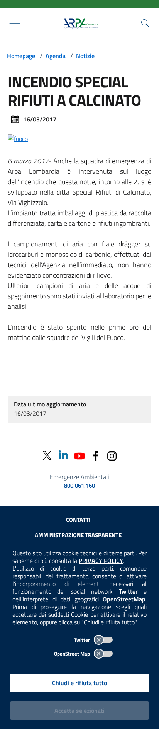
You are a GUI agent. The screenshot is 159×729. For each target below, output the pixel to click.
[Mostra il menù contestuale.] (14, 23)
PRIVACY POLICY (101, 560)
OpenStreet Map (72, 653)
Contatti (78, 519)
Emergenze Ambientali (79, 476)
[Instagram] (112, 455)
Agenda (56, 55)
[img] (18, 138)
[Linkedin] (63, 455)
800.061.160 (79, 485)
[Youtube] (79, 455)
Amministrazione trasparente (78, 535)
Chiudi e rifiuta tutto (79, 682)
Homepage (21, 55)
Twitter (82, 640)
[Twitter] (47, 455)
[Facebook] (96, 455)
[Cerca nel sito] (145, 23)
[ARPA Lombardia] (79, 23)
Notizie (85, 55)
